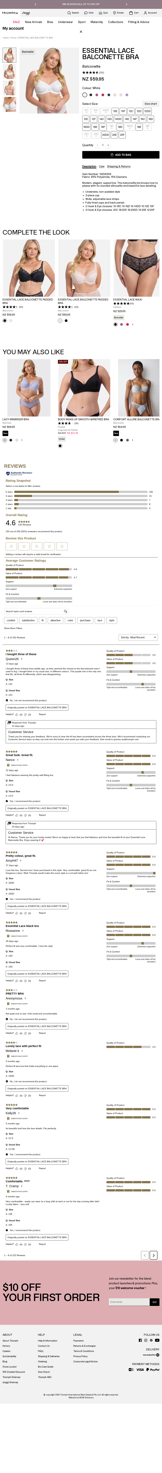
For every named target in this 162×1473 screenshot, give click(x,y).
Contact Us (44, 1346)
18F (147, 126)
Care (101, 166)
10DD (106, 110)
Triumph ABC (45, 1377)
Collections (115, 22)
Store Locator (10, 1367)
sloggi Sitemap (10, 1382)
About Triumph (10, 1341)
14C (101, 119)
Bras (50, 22)
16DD (86, 127)
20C (86, 134)
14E (127, 119)
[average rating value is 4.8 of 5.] (121, 303)
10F (123, 111)
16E (95, 127)
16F (103, 127)
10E (115, 111)
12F (94, 119)
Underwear (65, 22)
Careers (6, 1351)
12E (86, 119)
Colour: (91, 88)
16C (142, 119)
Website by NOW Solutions (81, 1398)
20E (114, 135)
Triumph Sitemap (11, 1377)
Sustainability (9, 1356)
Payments (78, 1341)
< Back (6, 38)
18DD (129, 126)
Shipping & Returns (119, 166)
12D (139, 111)
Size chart (151, 103)
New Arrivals (33, 22)
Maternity (97, 22)
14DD (118, 119)
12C (131, 111)
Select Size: (90, 103)
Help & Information (47, 1341)
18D (120, 127)
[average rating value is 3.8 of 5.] (66, 423)
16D (150, 119)
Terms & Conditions (83, 1351)
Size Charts (44, 1372)
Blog (5, 1361)
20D (96, 134)
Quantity (87, 145)
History (6, 1346)
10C (86, 110)
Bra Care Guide (45, 1367)
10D (95, 110)
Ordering (42, 1361)
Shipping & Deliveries (49, 1356)
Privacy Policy (80, 1356)
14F (135, 119)
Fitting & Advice (138, 22)
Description (89, 166)
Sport (82, 22)
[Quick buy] (50, 297)
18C (111, 126)
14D (109, 119)
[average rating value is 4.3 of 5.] (11, 307)
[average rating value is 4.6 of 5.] (90, 72)
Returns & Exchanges (84, 1346)
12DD (147, 111)
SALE (16, 22)
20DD (105, 135)
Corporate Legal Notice (85, 1361)
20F (122, 135)
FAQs (40, 1351)
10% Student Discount (14, 1372)
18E (139, 127)
